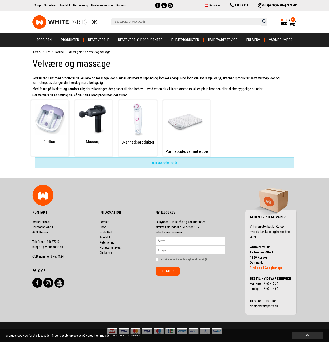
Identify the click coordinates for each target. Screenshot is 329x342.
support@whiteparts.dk (47, 247)
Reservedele (98, 40)
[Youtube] (170, 5)
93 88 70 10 (262, 301)
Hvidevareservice (222, 40)
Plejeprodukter (185, 40)
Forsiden (44, 40)
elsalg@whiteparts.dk (264, 306)
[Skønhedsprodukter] (137, 119)
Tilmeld (167, 271)
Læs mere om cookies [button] (126, 335)
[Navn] (194, 240)
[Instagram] (164, 5)
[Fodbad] (50, 118)
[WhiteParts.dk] (65, 22)
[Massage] (93, 118)
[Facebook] (157, 5)
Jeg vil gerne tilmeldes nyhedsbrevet (192, 258)
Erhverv (253, 40)
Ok (307, 335)
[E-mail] (194, 250)
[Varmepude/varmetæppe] (187, 123)
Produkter (70, 40)
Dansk (213, 5)
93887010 (46, 242)
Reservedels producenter (140, 40)
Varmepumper (280, 40)
